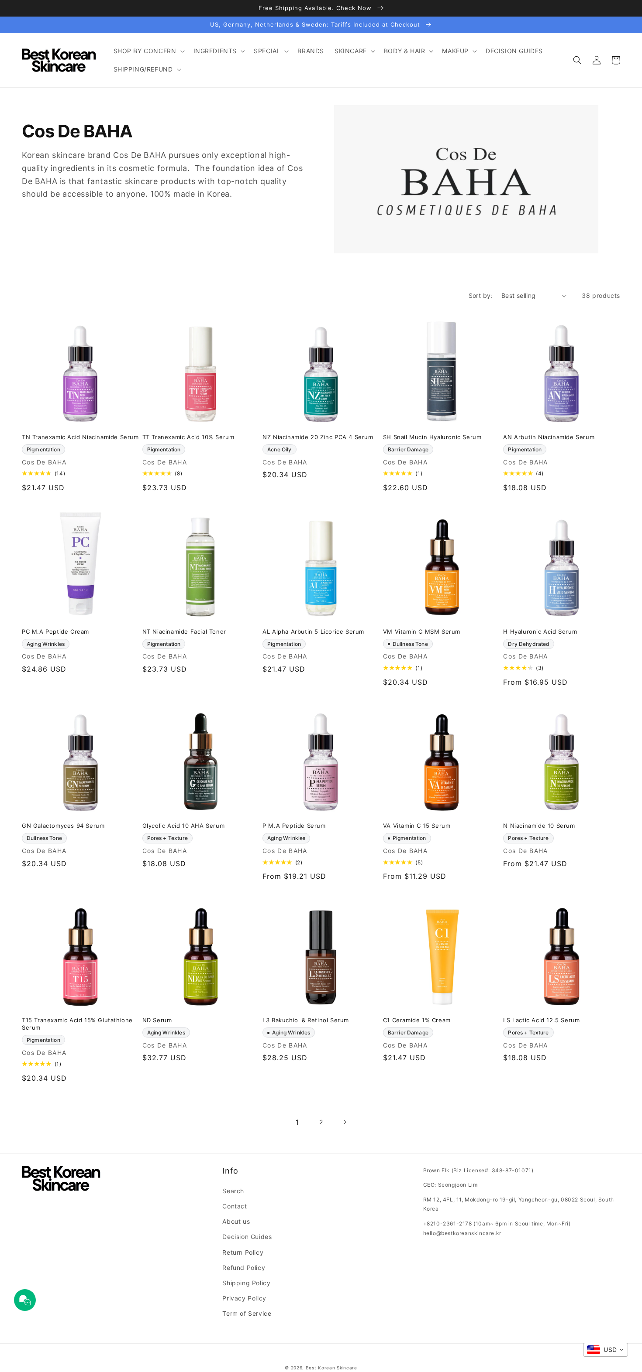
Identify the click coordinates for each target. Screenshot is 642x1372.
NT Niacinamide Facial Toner (184, 631)
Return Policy (242, 1252)
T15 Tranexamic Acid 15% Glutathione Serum (77, 1024)
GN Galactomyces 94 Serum (63, 825)
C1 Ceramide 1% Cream (417, 1020)
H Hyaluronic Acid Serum (540, 631)
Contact (234, 1206)
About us (236, 1221)
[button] (148, 51)
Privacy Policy (244, 1298)
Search (233, 1191)
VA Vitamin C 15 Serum (417, 825)
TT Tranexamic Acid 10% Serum (188, 436)
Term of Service (246, 1313)
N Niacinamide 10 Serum (539, 825)
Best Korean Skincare (331, 1367)
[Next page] (344, 1122)
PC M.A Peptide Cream (55, 631)
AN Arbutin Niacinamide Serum (548, 436)
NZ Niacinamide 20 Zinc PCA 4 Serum (317, 436)
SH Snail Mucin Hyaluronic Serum (432, 436)
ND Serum (157, 1020)
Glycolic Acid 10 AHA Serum (183, 825)
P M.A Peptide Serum (293, 825)
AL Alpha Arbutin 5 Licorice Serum (313, 631)
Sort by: (481, 295)
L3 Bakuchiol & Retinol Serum (305, 1020)
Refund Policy (243, 1267)
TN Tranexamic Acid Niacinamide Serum (80, 436)
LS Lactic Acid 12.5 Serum (541, 1020)
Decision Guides (247, 1236)
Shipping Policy (246, 1283)
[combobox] (605, 1350)
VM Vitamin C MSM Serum (421, 631)
